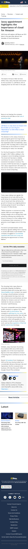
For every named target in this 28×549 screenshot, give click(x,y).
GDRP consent (14, 528)
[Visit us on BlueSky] (19, 497)
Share (5, 74)
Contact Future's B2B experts (14, 534)
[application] (14, 181)
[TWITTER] (10, 378)
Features (22, 44)
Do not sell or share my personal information (14, 537)
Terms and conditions (14, 513)
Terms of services (20, 270)
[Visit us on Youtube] (14, 497)
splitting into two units (16, 313)
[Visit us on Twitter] (10, 497)
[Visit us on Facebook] (5, 497)
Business (10, 14)
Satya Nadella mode (7, 292)
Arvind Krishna (14, 311)
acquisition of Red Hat (19, 323)
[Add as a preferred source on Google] (6, 487)
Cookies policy (14, 522)
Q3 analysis (9, 360)
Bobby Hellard (10, 43)
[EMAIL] (14, 378)
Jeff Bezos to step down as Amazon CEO (14, 126)
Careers (14, 531)
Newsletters (14, 525)
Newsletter (24, 74)
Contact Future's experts (14, 504)
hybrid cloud (10, 325)
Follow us (16, 74)
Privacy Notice (22, 272)
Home (3, 14)
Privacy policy (14, 516)
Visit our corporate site (20, 482)
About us (14, 507)
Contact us (14, 510)
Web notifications (14, 519)
